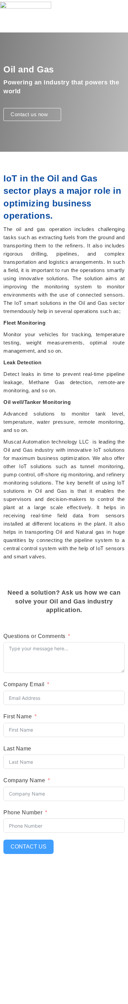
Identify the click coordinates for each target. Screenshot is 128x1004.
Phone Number (22, 812)
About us (11, 896)
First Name (17, 716)
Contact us (28, 847)
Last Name (17, 748)
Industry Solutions (23, 970)
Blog (6, 922)
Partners (11, 909)
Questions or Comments (34, 636)
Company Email (24, 684)
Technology (15, 982)
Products (11, 957)
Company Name (24, 780)
